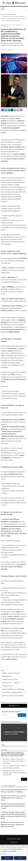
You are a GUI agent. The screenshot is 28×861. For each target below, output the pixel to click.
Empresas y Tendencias (14, 673)
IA (24, 692)
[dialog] (14, 853)
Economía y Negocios (10, 14)
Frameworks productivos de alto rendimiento (13, 695)
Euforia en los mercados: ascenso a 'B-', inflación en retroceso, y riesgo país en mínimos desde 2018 (12, 824)
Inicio (2, 14)
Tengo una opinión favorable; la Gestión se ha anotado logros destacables (14, 767)
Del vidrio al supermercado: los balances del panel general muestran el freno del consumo (13, 806)
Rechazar (7, 858)
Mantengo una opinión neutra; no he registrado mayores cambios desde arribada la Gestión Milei (14, 772)
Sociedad (4, 673)
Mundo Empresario (6, 676)
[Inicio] (14, 3)
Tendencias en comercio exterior (10, 679)
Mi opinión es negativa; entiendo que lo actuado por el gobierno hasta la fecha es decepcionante (14, 761)
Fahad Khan (16, 682)
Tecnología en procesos (7, 686)
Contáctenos (14, 842)
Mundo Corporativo (7, 682)
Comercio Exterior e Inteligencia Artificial (12, 692)
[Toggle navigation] (3, 8)
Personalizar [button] (4, 854)
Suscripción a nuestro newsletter (11, 711)
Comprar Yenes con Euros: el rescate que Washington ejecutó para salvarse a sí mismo (13, 798)
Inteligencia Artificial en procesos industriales (13, 689)
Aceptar (20, 858)
